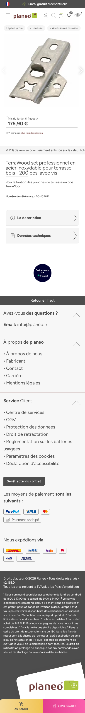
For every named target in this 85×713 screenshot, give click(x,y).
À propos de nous (24, 353)
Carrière (14, 375)
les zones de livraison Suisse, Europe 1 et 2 (50, 607)
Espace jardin (14, 28)
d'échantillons (48, 4)
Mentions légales (23, 383)
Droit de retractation (27, 434)
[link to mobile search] (53, 15)
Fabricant (15, 361)
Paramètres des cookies (30, 456)
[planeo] (51, 686)
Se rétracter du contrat (24, 481)
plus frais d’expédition (32, 132)
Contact (14, 368)
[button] (8, 4)
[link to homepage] (25, 16)
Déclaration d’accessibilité (32, 463)
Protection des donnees (30, 427)
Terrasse (37, 28)
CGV (11, 419)
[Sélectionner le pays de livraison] (8, 4)
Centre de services (25, 412)
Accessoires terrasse (65, 28)
